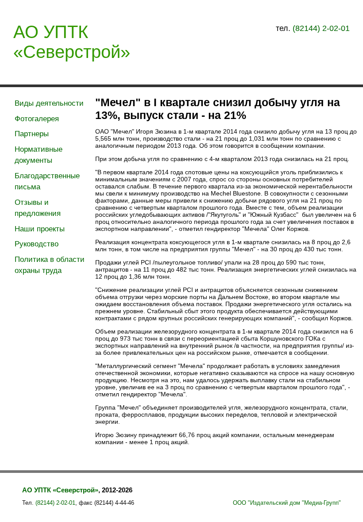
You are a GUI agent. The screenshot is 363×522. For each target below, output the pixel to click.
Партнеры (32, 134)
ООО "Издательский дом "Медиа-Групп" (287, 502)
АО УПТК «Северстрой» (71, 41)
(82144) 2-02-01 (321, 28)
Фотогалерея (37, 119)
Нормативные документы (38, 155)
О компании (109, 73)
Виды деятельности (49, 103)
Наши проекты (40, 229)
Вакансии (255, 73)
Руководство (36, 244)
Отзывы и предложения (38, 208)
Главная (33, 73)
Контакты (327, 73)
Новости (184, 73)
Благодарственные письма (47, 182)
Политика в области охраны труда (50, 265)
